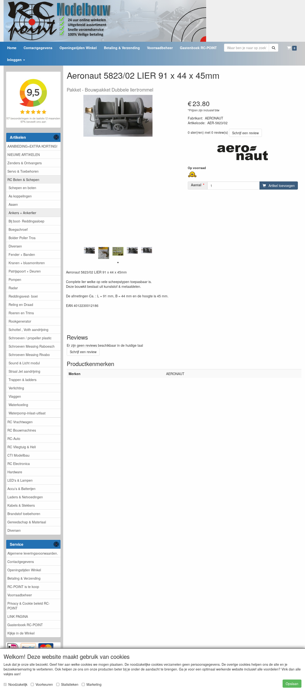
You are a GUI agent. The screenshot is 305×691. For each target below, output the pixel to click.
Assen (13, 204)
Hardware (14, 471)
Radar (13, 287)
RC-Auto (13, 438)
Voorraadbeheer (19, 595)
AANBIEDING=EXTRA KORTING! (32, 146)
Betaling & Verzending (24, 578)
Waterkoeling (18, 404)
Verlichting (16, 388)
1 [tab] (118, 262)
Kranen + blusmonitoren (27, 262)
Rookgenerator (20, 321)
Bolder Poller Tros (22, 237)
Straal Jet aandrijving (24, 371)
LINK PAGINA (17, 616)
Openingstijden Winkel (24, 569)
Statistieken (69, 684)
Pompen (15, 279)
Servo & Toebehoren (23, 171)
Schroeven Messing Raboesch (32, 346)
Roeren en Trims (21, 312)
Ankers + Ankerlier (22, 212)
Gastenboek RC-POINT (25, 624)
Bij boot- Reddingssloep (26, 221)
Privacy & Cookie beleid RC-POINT (28, 605)
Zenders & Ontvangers (24, 162)
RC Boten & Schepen (23, 179)
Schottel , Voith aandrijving (28, 329)
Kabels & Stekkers (21, 505)
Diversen (15, 246)
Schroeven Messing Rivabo (29, 354)
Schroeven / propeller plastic (30, 337)
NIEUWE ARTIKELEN (23, 154)
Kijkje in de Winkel (21, 633)
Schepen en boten (22, 187)
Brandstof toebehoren (23, 513)
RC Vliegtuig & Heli (21, 446)
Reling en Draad (21, 304)
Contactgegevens (20, 561)
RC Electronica (18, 463)
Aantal (196, 184)
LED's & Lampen (20, 480)
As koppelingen (20, 196)
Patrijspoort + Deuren (25, 271)
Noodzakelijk (17, 684)
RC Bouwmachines (21, 430)
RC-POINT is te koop (23, 586)
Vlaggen (15, 396)
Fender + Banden (22, 254)
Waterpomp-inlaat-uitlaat (27, 413)
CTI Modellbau (18, 455)
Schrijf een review (245, 132)
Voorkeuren (44, 684)
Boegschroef (18, 229)
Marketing (94, 684)
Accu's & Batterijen (21, 488)
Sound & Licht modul (24, 363)
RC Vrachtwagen (20, 421)
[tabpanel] (89, 250)
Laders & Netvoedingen (25, 497)
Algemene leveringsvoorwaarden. (32, 553)
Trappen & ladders (22, 379)
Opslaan (292, 683)
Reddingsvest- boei (23, 296)
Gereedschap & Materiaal (26, 522)
